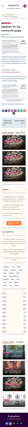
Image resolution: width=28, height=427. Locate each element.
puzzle (5, 276)
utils (10, 282)
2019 (4, 320)
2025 (4, 297)
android (19, 266)
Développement (6, 23)
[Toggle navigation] (2, 6)
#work (22, 37)
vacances (16, 282)
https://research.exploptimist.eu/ (11, 72)
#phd (4, 37)
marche (21, 269)
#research (17, 37)
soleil (18, 279)
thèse (4, 282)
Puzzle (7, 352)
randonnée (6, 279)
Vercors (5, 285)
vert (11, 285)
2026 (4, 293)
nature (17, 273)
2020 (4, 316)
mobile (4, 273)
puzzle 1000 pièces (13, 276)
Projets (17, 141)
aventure (5, 269)
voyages (16, 285)
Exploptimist (13, 5)
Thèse (6, 400)
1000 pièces (6, 266)
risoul (12, 279)
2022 (4, 308)
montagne (11, 273)
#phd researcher (10, 37)
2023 (4, 305)
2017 (4, 328)
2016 (4, 331)
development (13, 269)
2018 (4, 324)
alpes (13, 266)
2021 (4, 312)
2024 (4, 301)
